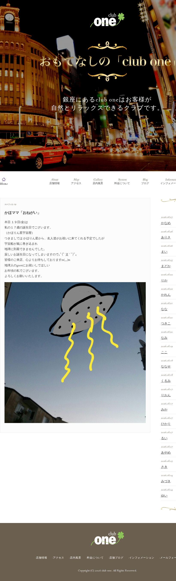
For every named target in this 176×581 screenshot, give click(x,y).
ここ (164, 352)
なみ (164, 338)
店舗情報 (54, 181)
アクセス (76, 181)
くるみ (166, 381)
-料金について (95, 558)
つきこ (166, 324)
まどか (166, 266)
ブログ (145, 181)
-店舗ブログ (116, 558)
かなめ (166, 223)
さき (164, 467)
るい (164, 438)
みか (164, 410)
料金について (122, 181)
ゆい (164, 496)
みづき (166, 481)
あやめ (166, 453)
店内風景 (98, 181)
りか (164, 281)
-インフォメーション (141, 558)
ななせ (166, 367)
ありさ (166, 237)
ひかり (166, 424)
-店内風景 (75, 558)
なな (164, 309)
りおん (166, 395)
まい (164, 252)
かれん (166, 295)
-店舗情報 (41, 558)
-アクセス (58, 558)
